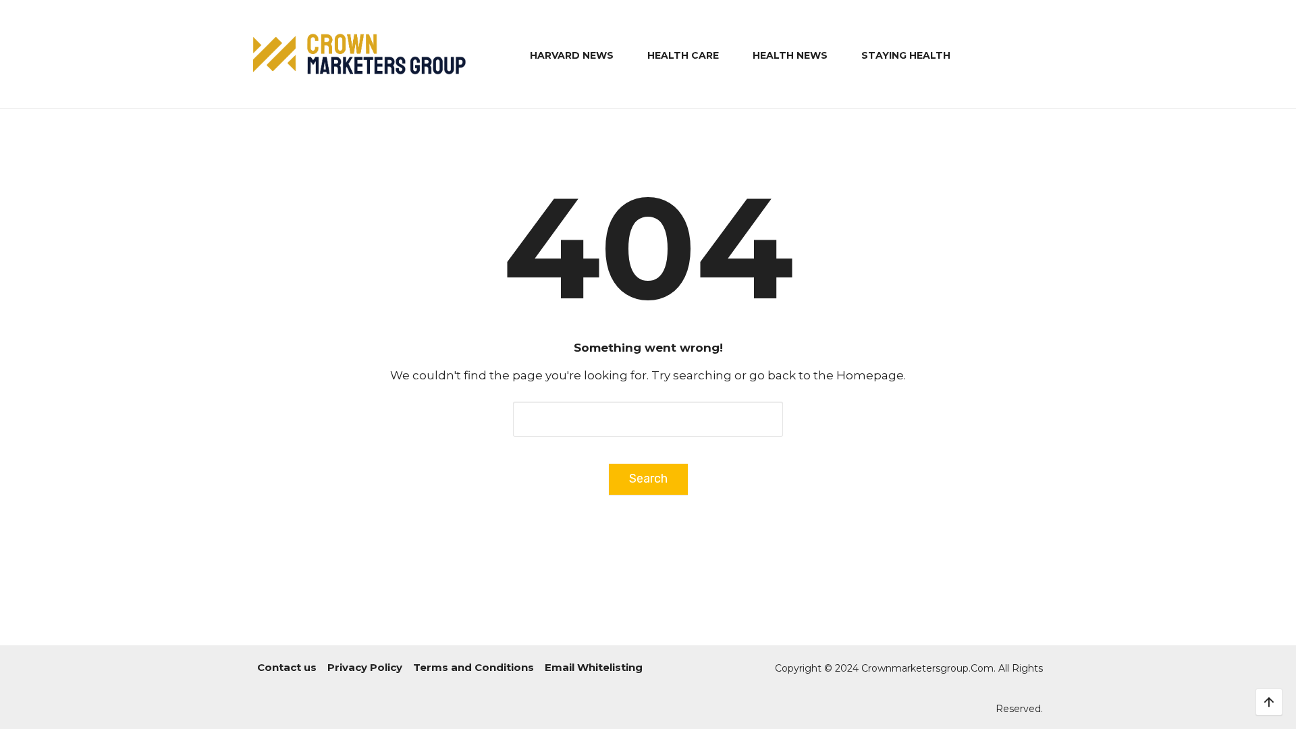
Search (648, 478)
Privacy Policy (364, 667)
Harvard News (572, 55)
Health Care (683, 55)
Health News (790, 55)
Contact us (287, 667)
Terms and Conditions (473, 667)
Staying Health (905, 55)
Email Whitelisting (594, 667)
